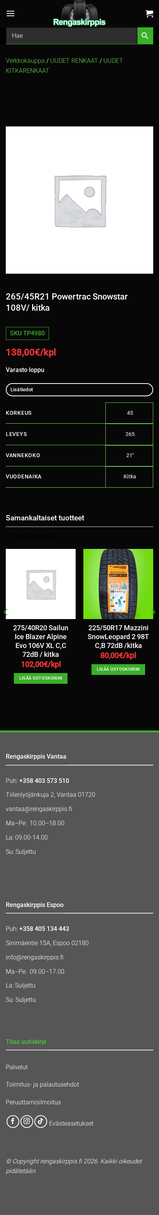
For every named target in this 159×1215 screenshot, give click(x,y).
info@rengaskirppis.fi (35, 957)
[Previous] (6, 627)
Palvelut (17, 1067)
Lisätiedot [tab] (21, 389)
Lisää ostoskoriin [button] (41, 678)
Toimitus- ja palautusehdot (42, 1084)
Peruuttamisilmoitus (33, 1102)
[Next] (152, 627)
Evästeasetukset (71, 1123)
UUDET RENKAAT (74, 60)
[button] (10, 13)
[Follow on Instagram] (26, 1121)
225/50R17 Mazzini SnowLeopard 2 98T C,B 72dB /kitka (118, 637)
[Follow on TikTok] (40, 1121)
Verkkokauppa (25, 60)
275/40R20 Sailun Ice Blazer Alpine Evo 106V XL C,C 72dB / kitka (40, 641)
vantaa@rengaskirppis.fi (39, 809)
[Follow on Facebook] (13, 1121)
